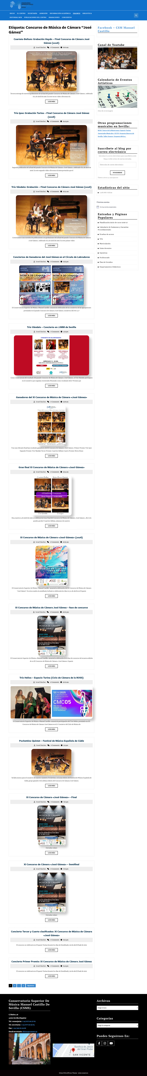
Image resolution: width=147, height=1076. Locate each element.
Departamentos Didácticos (110, 267)
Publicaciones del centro (35, 17)
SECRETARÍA (32, 13)
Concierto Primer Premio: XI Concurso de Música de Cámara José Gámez (51, 961)
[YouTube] (111, 1044)
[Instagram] (105, 1044)
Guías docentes (106, 248)
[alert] (117, 207)
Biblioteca (87, 13)
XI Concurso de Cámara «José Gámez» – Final (51, 797)
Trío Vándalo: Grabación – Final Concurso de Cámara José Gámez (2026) (51, 187)
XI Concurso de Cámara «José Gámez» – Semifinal (51, 864)
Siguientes (30, 986)
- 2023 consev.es (82, 1073)
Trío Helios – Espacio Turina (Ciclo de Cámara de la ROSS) (52, 677)
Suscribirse (117, 173)
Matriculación (105, 244)
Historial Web (16, 17)
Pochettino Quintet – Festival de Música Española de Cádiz (51, 740)
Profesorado (105, 258)
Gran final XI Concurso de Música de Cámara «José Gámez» (51, 467)
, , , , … (116, 133)
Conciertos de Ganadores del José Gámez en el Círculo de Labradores (51, 257)
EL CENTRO (21, 13)
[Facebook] (99, 1044)
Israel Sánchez (41, 47)
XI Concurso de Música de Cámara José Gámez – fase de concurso (51, 607)
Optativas (103, 253)
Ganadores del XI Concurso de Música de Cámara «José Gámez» (51, 397)
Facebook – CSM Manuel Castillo (116, 29)
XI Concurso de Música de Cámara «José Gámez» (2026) (51, 537)
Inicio (12, 13)
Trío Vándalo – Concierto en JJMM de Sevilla (51, 327)
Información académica (60, 13)
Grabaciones (54, 17)
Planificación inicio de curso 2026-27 (114, 223)
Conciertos (67, 17)
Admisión (44, 13)
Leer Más (53, 101)
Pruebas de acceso (107, 234)
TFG (101, 239)
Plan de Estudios (106, 262)
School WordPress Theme (68, 1073)
